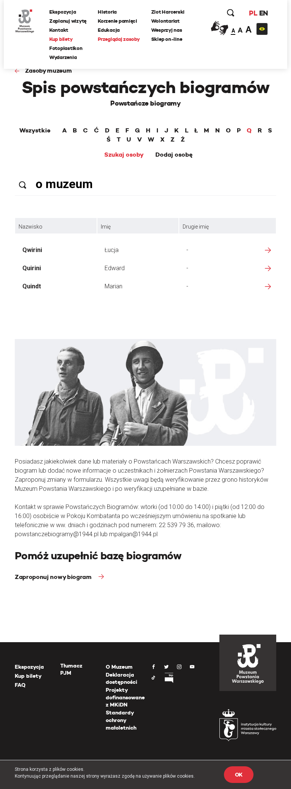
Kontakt (58, 30)
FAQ (20, 685)
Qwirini (32, 250)
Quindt (31, 286)
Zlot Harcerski (168, 12)
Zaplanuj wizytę (67, 21)
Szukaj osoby (124, 155)
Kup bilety (60, 39)
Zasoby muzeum (48, 71)
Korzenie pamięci (117, 21)
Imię (106, 227)
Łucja (112, 250)
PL (253, 13)
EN (263, 13)
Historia (107, 12)
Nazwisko (30, 227)
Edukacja (109, 30)
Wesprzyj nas (166, 30)
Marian (113, 286)
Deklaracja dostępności (121, 678)
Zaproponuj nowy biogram (54, 577)
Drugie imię (196, 227)
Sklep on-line (166, 39)
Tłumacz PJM (71, 669)
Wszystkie (34, 131)
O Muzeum (119, 666)
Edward (115, 268)
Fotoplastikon (66, 48)
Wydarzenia (63, 57)
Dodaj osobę (173, 155)
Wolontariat (165, 21)
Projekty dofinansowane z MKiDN (125, 697)
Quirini (31, 268)
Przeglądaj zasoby (119, 39)
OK (238, 774)
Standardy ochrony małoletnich (121, 720)
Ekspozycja (62, 12)
